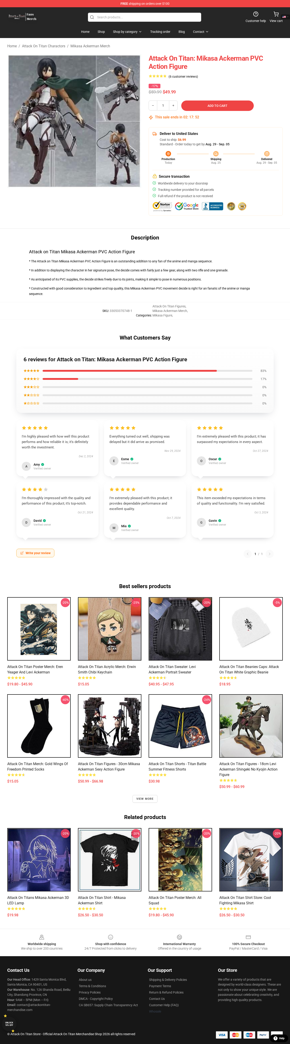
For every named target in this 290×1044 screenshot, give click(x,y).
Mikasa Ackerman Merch (90, 46)
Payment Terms (160, 986)
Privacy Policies (90, 992)
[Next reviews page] (270, 554)
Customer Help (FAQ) (164, 1005)
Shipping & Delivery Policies (168, 980)
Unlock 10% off (9, 1024)
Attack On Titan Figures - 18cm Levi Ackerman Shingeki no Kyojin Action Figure (248, 769)
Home (12, 46)
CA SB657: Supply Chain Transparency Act (108, 1005)
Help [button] (282, 1038)
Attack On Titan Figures (169, 306)
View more (145, 798)
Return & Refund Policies (166, 992)
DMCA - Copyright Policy (96, 999)
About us (85, 980)
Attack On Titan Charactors (43, 46)
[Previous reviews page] (248, 554)
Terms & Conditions (92, 986)
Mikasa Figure (162, 315)
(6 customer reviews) (183, 76)
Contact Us (157, 999)
